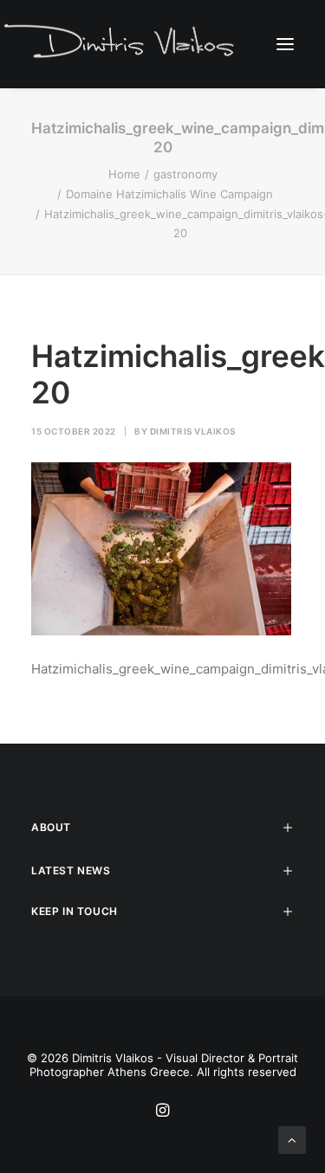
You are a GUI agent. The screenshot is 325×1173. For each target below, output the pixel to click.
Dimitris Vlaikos (193, 431)
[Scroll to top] (292, 1139)
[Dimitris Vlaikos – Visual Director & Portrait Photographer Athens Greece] (121, 43)
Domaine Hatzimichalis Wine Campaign (169, 194)
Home (124, 174)
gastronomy (185, 174)
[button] (285, 43)
